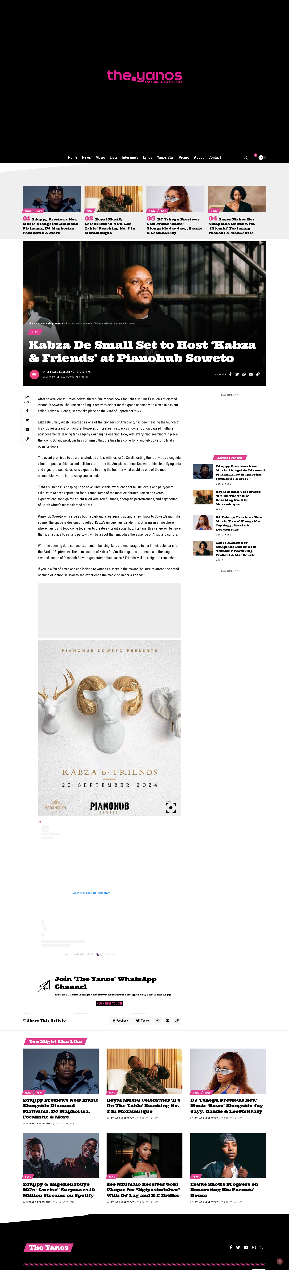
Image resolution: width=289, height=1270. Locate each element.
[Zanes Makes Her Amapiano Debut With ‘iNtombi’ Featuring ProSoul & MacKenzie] (237, 199)
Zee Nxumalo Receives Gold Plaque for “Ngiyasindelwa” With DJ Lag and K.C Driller (143, 1189)
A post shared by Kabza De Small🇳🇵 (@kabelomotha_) (91, 954)
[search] (246, 157)
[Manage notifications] (280, 1261)
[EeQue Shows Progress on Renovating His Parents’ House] (228, 1155)
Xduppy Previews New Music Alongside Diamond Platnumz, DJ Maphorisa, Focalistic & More (60, 1108)
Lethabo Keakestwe (60, 371)
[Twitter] (238, 1247)
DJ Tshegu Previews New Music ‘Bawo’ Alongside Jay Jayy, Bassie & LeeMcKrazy (226, 1105)
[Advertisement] (109, 610)
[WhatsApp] (261, 1247)
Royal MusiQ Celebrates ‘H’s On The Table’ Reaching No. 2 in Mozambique (143, 1105)
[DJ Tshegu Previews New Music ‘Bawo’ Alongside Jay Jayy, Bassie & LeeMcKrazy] (175, 199)
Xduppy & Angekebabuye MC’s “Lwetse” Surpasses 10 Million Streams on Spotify (59, 1189)
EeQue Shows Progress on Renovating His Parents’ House (224, 1189)
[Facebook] (231, 1247)
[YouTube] (246, 1247)
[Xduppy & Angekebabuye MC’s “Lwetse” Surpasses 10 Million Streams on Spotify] (61, 1155)
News (39, 211)
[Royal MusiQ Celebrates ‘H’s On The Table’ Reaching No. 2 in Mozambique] (114, 199)
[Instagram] (254, 1247)
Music (28, 211)
